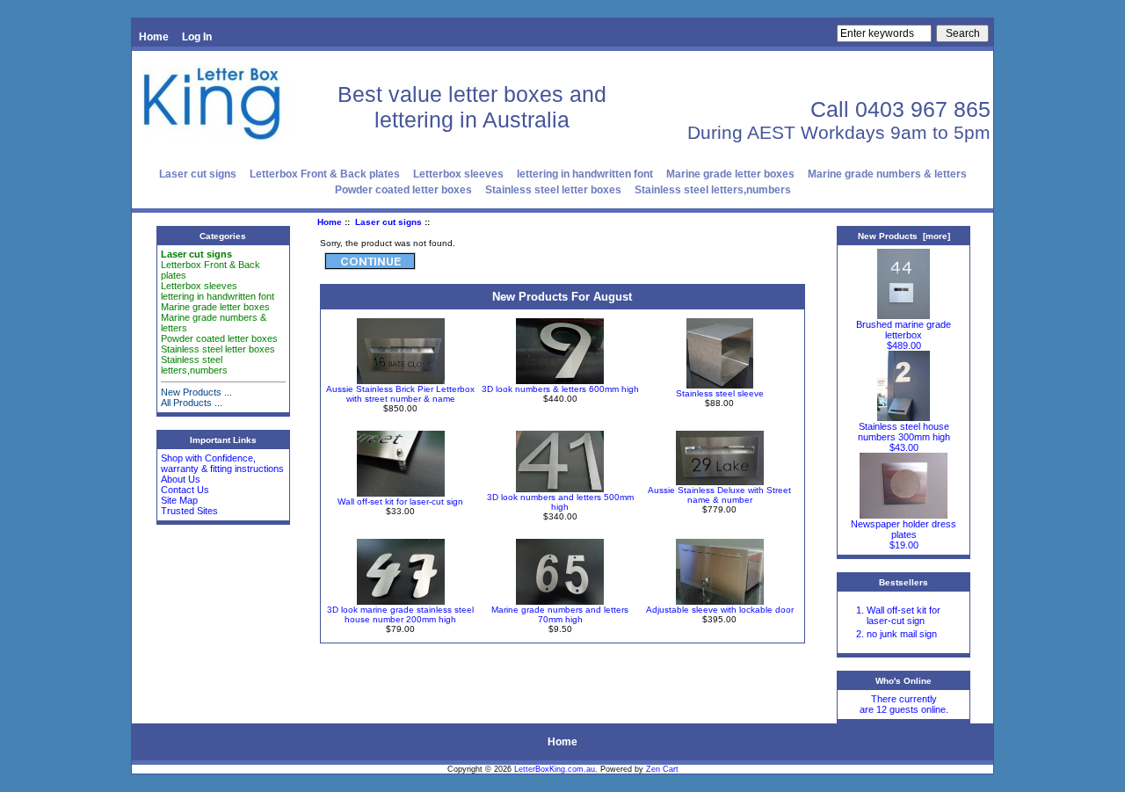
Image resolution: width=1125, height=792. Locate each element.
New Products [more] (904, 236)
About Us (180, 479)
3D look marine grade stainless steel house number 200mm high (400, 614)
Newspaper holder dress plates (903, 529)
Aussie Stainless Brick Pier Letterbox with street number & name (400, 393)
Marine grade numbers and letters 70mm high (559, 614)
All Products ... (191, 402)
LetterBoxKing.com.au (554, 769)
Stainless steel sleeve (720, 393)
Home (154, 37)
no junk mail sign (902, 634)
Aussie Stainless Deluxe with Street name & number (719, 495)
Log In (197, 37)
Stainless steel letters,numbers (713, 190)
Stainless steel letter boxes (553, 190)
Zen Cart (662, 769)
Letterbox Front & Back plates (325, 174)
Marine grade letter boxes (730, 174)
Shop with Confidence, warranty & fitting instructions (222, 463)
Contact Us (185, 489)
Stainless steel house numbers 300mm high (904, 431)
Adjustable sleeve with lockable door (720, 609)
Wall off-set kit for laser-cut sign (400, 501)
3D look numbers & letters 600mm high (560, 389)
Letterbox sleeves (458, 174)
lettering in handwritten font (585, 174)
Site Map (179, 500)
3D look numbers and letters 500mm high (560, 502)
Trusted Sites (189, 510)
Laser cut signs (388, 222)
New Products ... (196, 392)
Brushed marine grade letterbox (903, 329)
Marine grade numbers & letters (887, 174)
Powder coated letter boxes (403, 190)
